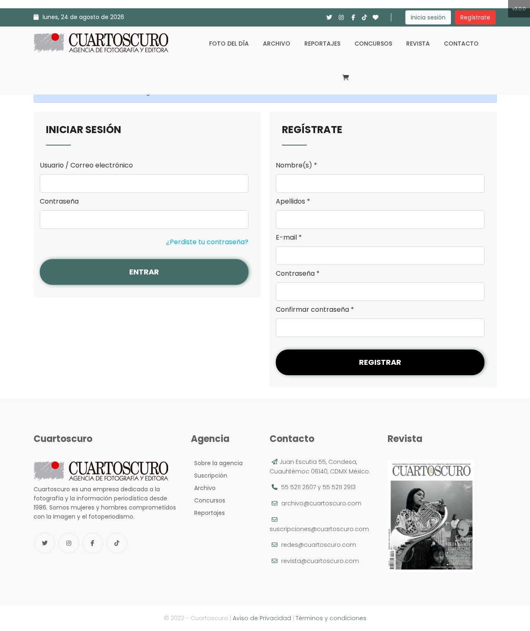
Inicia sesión (428, 17)
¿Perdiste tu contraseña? (207, 242)
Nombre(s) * (296, 165)
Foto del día (229, 43)
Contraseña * (298, 273)
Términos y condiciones (331, 618)
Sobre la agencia (217, 463)
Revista (418, 43)
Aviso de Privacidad (262, 618)
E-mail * (289, 237)
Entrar (144, 272)
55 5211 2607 (298, 487)
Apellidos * (293, 201)
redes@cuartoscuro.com (318, 545)
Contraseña (59, 201)
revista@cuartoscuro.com (320, 561)
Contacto (461, 43)
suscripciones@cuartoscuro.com (319, 529)
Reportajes (322, 43)
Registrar (380, 362)
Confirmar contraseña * (315, 309)
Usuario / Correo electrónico (86, 165)
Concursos (373, 43)
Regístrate (475, 17)
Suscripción (209, 475)
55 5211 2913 (339, 487)
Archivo (276, 43)
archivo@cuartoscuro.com (321, 503)
